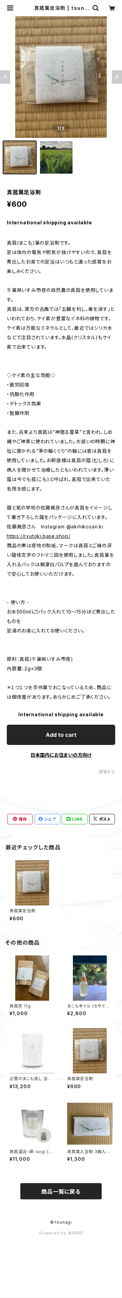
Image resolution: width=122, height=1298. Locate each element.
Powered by (53, 1232)
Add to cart (61, 734)
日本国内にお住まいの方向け (61, 755)
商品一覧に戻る (61, 1191)
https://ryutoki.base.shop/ (38, 536)
